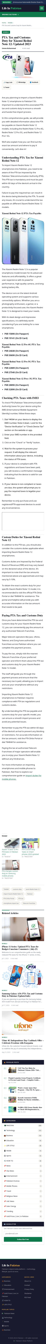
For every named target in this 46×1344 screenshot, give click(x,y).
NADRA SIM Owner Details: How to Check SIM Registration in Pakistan (30, 1109)
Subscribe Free (23, 1239)
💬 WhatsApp (21, 82)
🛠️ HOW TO (22, 1161)
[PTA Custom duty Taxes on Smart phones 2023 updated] (30, 843)
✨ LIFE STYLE (22, 1146)
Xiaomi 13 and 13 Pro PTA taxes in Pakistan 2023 (10, 851)
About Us (27, 1281)
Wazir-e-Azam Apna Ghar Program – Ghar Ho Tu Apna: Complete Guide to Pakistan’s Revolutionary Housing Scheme (29, 1091)
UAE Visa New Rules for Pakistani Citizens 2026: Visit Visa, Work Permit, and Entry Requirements (29, 1071)
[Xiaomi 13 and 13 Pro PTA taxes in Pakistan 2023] (10, 843)
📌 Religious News (22, 1196)
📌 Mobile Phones (22, 1186)
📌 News (22, 1166)
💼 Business (22, 1135)
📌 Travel (22, 1191)
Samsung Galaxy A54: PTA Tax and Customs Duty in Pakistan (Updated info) (22, 995)
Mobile (10, 23)
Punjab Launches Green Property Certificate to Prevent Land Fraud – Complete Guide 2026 (24, 1080)
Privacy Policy (29, 1289)
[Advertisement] (23, 806)
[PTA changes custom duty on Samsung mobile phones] (10, 865)
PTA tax (20, 899)
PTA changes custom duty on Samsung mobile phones (10, 873)
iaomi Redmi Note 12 (33, 889)
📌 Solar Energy (22, 1206)
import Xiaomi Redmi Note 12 (13, 894)
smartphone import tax (11, 903)
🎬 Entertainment (22, 1176)
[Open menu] (41, 8)
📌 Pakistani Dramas (22, 1181)
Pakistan (30, 894)
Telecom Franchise (29, 903)
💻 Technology (22, 1130)
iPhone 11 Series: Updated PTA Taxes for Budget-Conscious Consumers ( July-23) (20, 948)
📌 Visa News (22, 1171)
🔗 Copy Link (8, 82)
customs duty (17, 889)
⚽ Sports (22, 1156)
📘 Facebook (34, 82)
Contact (27, 1285)
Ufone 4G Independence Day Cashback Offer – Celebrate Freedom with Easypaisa (23, 1041)
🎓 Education (22, 1140)
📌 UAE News (22, 1201)
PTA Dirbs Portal (9, 899)
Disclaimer (28, 1293)
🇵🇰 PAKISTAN (22, 1125)
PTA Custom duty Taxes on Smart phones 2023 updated (30, 851)
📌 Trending (22, 1211)
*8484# (6, 889)
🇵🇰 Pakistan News (8, 1313)
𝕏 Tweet (6, 87)
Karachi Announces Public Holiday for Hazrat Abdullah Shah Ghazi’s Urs (28, 1099)
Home (4, 23)
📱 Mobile (22, 1151)
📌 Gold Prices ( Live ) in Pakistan (22, 1216)
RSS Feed (27, 1297)
